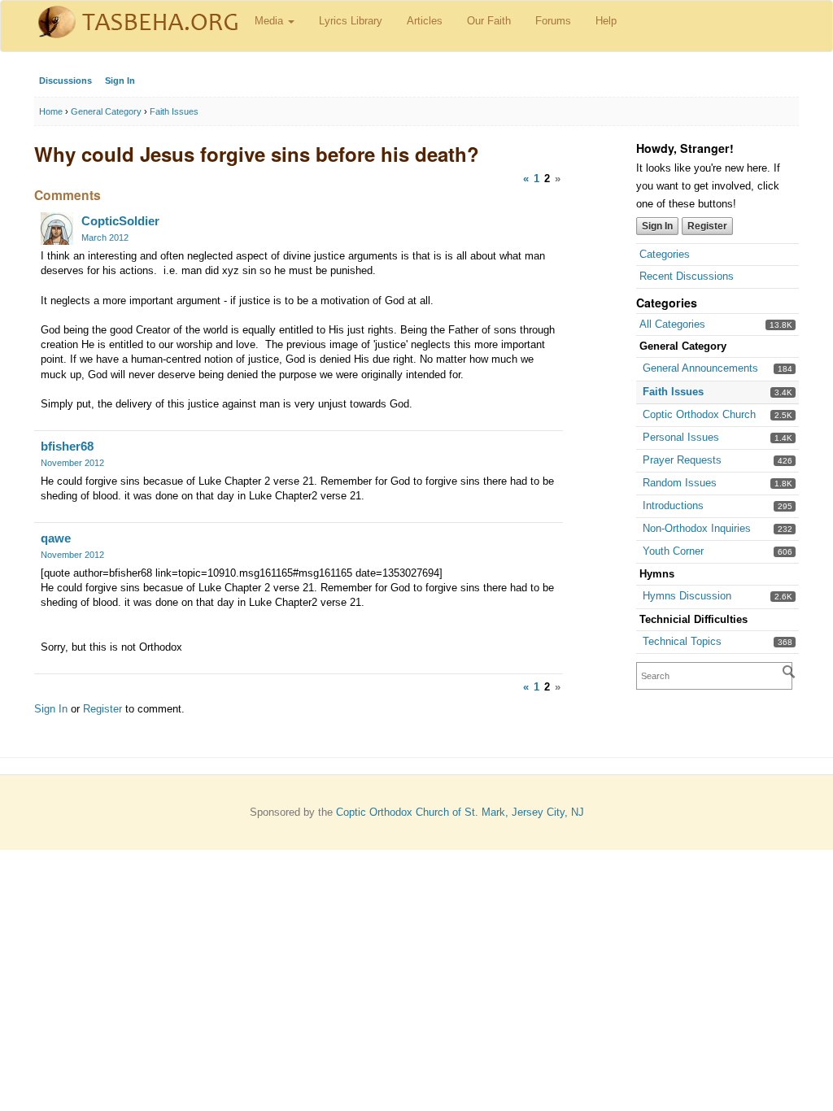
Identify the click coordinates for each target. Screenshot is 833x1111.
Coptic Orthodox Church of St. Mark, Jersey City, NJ (460, 812)
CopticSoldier (120, 221)
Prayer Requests (682, 460)
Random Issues (680, 483)
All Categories (672, 324)
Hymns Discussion (687, 596)
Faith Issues (673, 392)
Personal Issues (681, 437)
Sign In (120, 80)
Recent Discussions (686, 276)
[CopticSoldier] (57, 228)
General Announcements (700, 368)
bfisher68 (67, 446)
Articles (425, 21)
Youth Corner (673, 551)
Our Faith (489, 21)
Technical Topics (682, 641)
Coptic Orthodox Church (699, 414)
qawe (56, 538)
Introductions (673, 505)
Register (707, 226)
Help (606, 21)
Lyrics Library (350, 21)
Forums (553, 21)
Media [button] (270, 21)
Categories (664, 254)
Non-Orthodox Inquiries (697, 528)
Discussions (65, 80)
